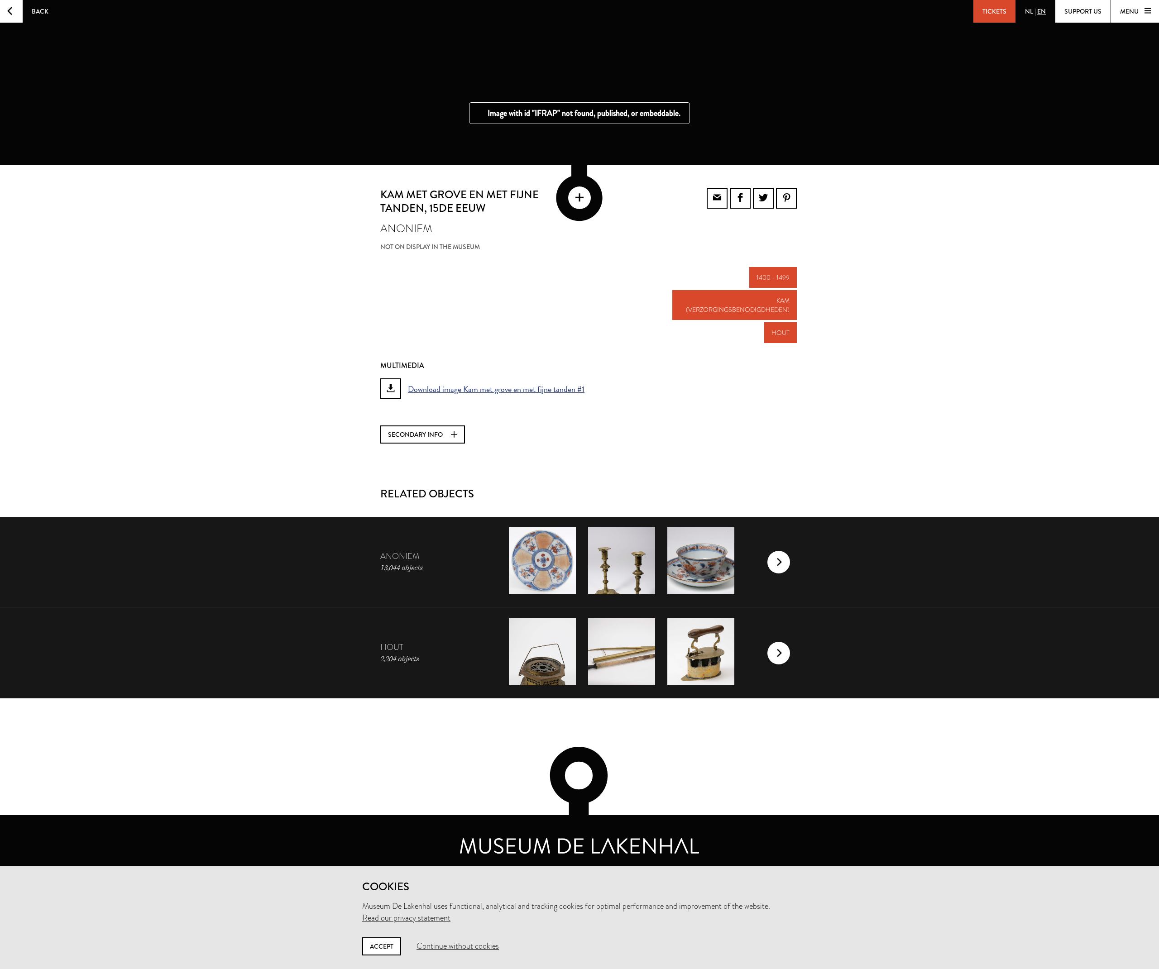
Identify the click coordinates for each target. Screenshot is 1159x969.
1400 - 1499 (773, 277)
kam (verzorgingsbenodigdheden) (738, 305)
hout (780, 332)
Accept (381, 946)
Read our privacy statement (406, 918)
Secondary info (416, 434)
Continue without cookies (458, 946)
